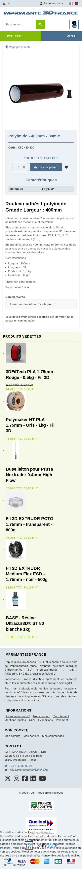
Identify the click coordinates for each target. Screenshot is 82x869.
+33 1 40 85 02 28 (19, 765)
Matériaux (16, 188)
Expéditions (45, 719)
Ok (5, 865)
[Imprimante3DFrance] (41, 13)
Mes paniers (31, 735)
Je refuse (19, 865)
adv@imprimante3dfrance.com (28, 769)
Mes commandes (53, 735)
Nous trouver (41, 716)
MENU (71, 36)
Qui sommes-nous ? (17, 716)
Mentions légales (15, 719)
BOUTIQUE (14, 36)
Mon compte (12, 735)
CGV (32, 719)
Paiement (62, 719)
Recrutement (61, 716)
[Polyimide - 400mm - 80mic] (41, 88)
